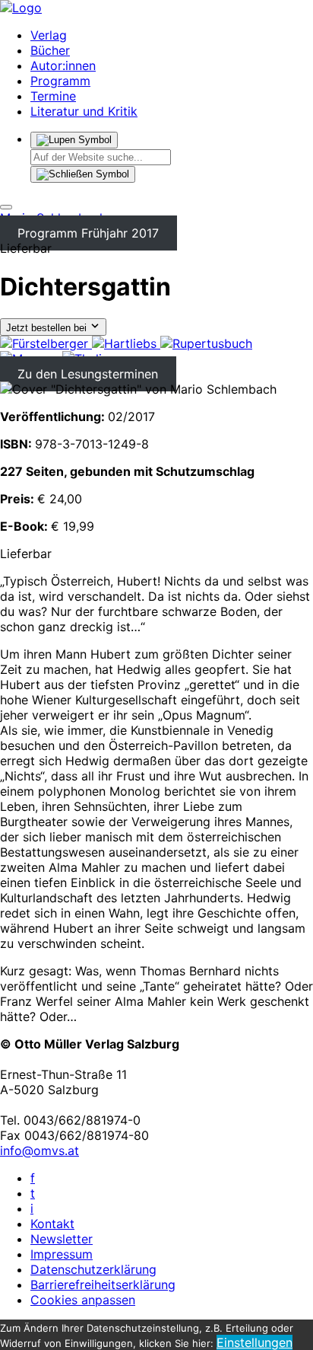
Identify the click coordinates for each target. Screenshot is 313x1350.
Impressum (61, 1254)
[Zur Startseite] (21, 7)
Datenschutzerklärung (93, 1269)
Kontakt (52, 1223)
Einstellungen (254, 1342)
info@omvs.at (39, 1150)
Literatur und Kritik (84, 111)
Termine (53, 96)
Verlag (48, 35)
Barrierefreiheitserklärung (102, 1284)
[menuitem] (46, 343)
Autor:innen (63, 65)
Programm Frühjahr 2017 (88, 233)
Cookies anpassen (82, 1299)
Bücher (50, 50)
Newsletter (61, 1238)
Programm (60, 80)
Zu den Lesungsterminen (87, 373)
